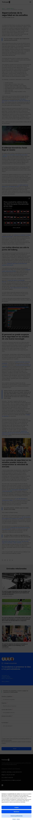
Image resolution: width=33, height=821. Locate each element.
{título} (14, 819)
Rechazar (16, 811)
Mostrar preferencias (16, 816)
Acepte (16, 807)
